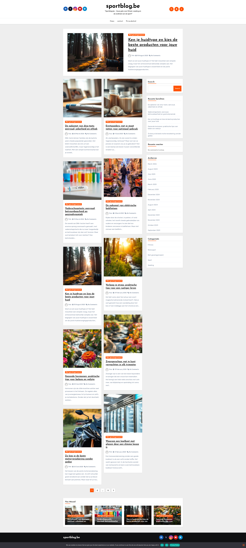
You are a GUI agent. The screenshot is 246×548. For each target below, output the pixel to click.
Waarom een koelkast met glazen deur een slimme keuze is (122, 444)
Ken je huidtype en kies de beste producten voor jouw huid (79, 297)
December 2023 (154, 215)
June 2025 (152, 179)
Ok (162, 545)
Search (151, 82)
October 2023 (153, 225)
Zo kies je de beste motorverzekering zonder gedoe (79, 459)
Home (112, 21)
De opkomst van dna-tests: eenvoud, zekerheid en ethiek (78, 521)
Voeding (151, 265)
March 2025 (152, 184)
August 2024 (153, 205)
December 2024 (154, 195)
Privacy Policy (174, 545)
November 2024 (154, 200)
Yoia (132, 57)
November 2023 (154, 220)
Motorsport (152, 250)
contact (120, 21)
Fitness (150, 245)
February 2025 (153, 189)
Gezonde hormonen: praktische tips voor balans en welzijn (153, 46)
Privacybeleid (131, 21)
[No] (244, 545)
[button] (180, 53)
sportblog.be (123, 6)
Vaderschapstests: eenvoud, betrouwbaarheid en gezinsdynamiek (80, 211)
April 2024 (152, 210)
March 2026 (152, 164)
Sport (150, 260)
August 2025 (153, 169)
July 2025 (151, 174)
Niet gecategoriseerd (136, 36)
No (167, 545)
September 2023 (154, 230)
